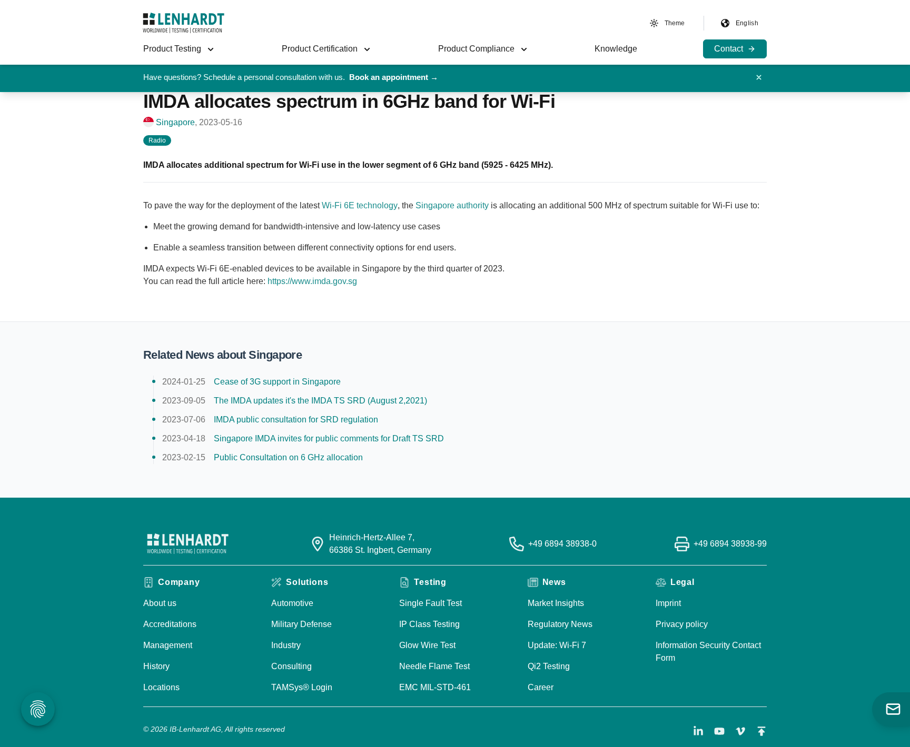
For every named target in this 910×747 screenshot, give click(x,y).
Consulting (291, 666)
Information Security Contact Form (708, 651)
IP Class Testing (429, 624)
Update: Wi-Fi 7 (557, 645)
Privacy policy (682, 624)
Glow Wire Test (427, 645)
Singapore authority (452, 205)
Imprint (668, 603)
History (156, 666)
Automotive (292, 603)
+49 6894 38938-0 (562, 543)
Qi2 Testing (549, 666)
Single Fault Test (430, 603)
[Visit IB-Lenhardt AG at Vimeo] (740, 731)
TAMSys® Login (301, 687)
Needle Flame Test (434, 666)
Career (540, 687)
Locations (161, 687)
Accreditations (169, 624)
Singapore (175, 122)
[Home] (183, 23)
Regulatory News (560, 624)
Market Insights (556, 603)
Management (167, 645)
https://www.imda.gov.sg (312, 281)
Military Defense (301, 624)
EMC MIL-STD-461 (435, 687)
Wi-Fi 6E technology (360, 205)
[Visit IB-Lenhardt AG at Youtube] (719, 731)
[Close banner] (759, 77)
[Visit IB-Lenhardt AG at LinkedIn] (698, 731)
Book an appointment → (393, 77)
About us (159, 603)
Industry (286, 645)
